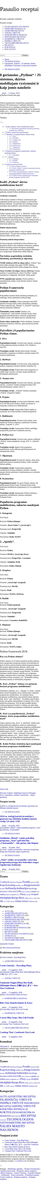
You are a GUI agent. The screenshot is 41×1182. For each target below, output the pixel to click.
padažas (7, 894)
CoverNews (19, 1161)
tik (1, 901)
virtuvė (24, 901)
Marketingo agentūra (15, 1169)
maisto (23, 891)
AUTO (7, 911)
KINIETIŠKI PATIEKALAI (15, 29)
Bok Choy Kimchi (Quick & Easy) (16, 1003)
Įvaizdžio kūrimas (34, 1173)
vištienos (31, 901)
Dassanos (19, 882)
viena (18, 901)
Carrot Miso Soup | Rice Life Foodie (17, 1017)
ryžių (26, 898)
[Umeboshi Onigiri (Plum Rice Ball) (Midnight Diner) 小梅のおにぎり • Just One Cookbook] (20, 974)
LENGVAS (12, 891)
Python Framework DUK (14, 164)
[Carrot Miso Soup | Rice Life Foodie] (14, 1009)
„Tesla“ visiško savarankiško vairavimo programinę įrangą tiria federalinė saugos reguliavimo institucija (19, 862)
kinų (22, 885)
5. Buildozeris (16, 143)
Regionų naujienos (21, 1177)
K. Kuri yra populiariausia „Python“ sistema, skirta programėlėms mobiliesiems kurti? (24, 172)
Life (19, 891)
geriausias (33, 882)
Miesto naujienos (6, 1173)
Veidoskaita (5, 1175)
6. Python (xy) (16, 145)
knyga (27, 884)
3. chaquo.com (16, 140)
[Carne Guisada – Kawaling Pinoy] (13, 957)
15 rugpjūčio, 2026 (15, 970)
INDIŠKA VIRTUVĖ (13, 41)
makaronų (28, 891)
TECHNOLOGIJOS (12, 69)
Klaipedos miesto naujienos (26, 1171)
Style (38, 898)
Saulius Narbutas (20, 1173)
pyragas (28, 894)
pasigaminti (13, 894)
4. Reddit (14, 160)
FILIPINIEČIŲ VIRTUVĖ (14, 39)
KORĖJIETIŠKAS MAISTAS (16, 35)
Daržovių (13, 882)
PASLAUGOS (10, 49)
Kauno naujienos (6, 1177)
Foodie (26, 881)
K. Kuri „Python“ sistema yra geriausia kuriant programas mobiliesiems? (24, 169)
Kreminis (2, 888)
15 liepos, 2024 (14, 93)
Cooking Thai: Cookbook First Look (17, 1032)
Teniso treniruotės (17, 1175)
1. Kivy (14, 136)
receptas (5, 897)
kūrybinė (3, 891)
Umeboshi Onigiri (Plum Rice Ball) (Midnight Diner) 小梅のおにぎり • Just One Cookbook (18, 985)
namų (2, 894)
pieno (18, 894)
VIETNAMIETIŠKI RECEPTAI (17, 43)
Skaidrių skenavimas (7, 1171)
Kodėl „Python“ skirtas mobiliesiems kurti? (20, 127)
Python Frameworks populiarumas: (17, 132)
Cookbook (4, 882)
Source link (4, 789)
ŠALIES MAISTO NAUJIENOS (17, 27)
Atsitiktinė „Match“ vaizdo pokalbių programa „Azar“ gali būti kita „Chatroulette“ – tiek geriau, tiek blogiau (19, 840)
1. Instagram (15, 155)
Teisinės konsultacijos (32, 1169)
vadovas (12, 901)
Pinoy (23, 894)
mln (38, 892)
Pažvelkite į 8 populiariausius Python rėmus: (20, 134)
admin (4, 93)
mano (33, 891)
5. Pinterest (15, 162)
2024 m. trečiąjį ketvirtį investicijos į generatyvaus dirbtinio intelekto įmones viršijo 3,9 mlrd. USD (18, 819)
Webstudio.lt (4, 1046)
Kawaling (10, 885)
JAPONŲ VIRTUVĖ (12, 33)
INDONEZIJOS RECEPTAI (15, 37)
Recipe (15, 897)
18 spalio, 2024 (14, 869)
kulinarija (11, 888)
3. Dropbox (15, 159)
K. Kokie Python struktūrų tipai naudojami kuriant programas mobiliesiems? (23, 176)
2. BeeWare (15, 138)
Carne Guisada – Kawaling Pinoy (16, 965)
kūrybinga (33, 888)
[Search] (0, 53)
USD (8, 901)
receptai (34, 894)
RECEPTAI (9, 45)
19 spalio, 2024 (14, 847)
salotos (31, 898)
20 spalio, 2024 (14, 826)
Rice (21, 897)
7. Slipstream (16, 147)
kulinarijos (22, 888)
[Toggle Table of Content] (1, 123)
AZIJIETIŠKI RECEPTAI (14, 31)
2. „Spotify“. (10, 157)
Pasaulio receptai (19, 9)
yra (36, 901)
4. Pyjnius (15, 142)
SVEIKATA (9, 936)
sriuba (35, 898)
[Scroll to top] (0, 1163)
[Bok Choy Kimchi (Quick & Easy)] (13, 994)
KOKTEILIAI (10, 47)
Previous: (18, 793)
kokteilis (35, 885)
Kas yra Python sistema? (19, 166)
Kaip (2, 885)
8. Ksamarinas (16, 149)
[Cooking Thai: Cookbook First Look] (14, 1024)
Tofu (4, 901)
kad (37, 882)
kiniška (18, 885)
